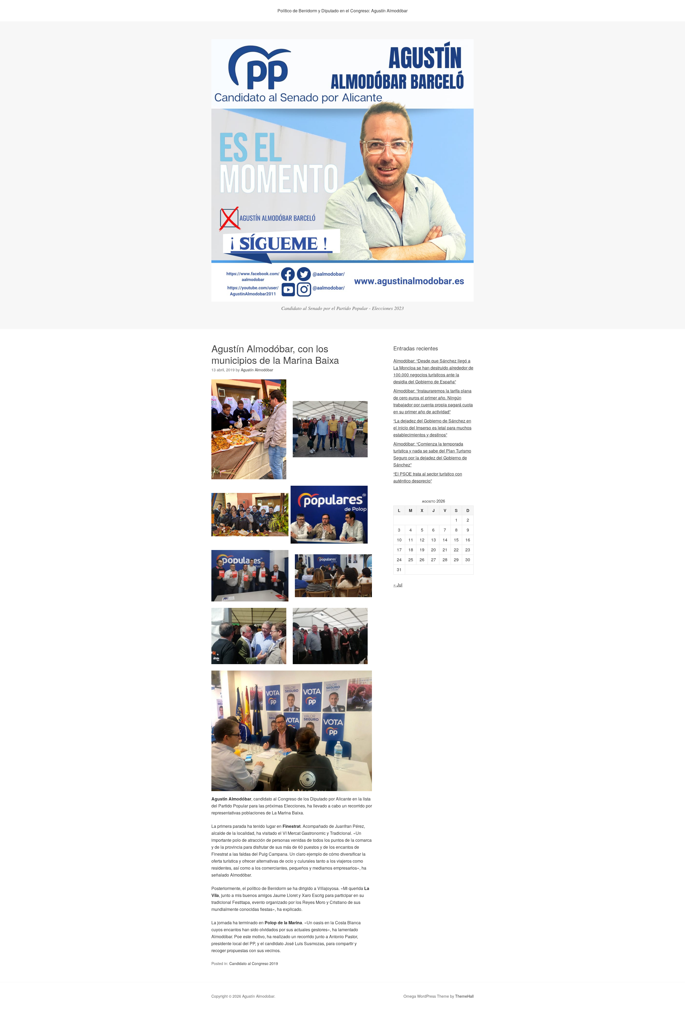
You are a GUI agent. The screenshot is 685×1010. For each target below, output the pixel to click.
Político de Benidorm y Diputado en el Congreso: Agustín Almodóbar (342, 11)
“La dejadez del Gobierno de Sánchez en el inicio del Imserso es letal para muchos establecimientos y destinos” (432, 428)
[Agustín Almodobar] (342, 296)
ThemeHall (464, 996)
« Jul (397, 585)
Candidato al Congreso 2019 (253, 963)
